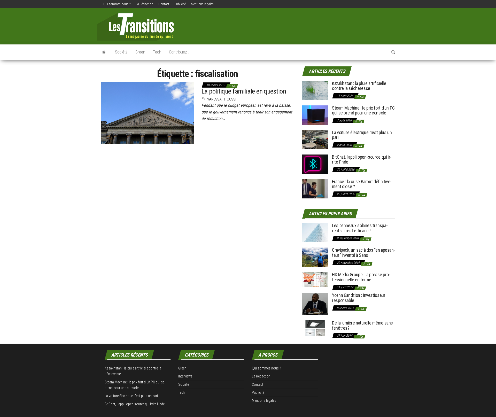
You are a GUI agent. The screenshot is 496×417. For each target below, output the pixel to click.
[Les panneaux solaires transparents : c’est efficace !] (315, 232)
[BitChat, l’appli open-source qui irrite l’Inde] (315, 163)
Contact (163, 4)
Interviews (185, 376)
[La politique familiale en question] (147, 112)
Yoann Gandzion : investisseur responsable (358, 297)
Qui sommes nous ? (116, 4)
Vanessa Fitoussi (221, 99)
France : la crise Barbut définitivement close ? (362, 184)
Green (140, 52)
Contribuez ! (179, 52)
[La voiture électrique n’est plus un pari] (315, 139)
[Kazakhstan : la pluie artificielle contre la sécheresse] (315, 90)
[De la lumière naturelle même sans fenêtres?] (315, 327)
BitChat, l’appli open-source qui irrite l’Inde (362, 159)
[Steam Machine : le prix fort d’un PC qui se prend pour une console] (315, 114)
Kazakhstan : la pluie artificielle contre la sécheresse (359, 86)
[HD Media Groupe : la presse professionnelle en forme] (315, 279)
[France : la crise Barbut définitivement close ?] (315, 188)
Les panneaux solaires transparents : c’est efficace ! (360, 228)
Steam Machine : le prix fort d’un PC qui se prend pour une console (363, 110)
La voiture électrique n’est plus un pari (362, 135)
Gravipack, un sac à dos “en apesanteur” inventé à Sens (363, 252)
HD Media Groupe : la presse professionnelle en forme (361, 277)
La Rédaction (144, 4)
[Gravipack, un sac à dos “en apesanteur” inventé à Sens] (315, 256)
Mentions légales (202, 4)
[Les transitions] (104, 52)
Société (121, 52)
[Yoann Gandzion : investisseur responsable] (315, 303)
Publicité (180, 4)
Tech (157, 52)
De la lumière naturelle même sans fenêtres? (362, 325)
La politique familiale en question (244, 91)
